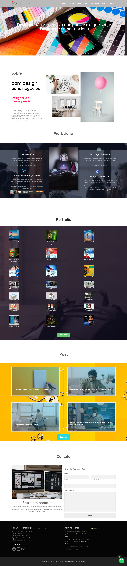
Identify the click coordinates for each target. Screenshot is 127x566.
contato (112, 3)
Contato (63, 456)
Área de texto (69, 490)
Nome (66, 473)
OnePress (71, 561)
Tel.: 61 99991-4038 (18, 533)
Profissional (82, 3)
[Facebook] (14, 549)
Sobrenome (95, 480)
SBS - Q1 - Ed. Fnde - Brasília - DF (22, 531)
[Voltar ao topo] (119, 557)
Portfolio (95, 3)
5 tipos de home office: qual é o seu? (76, 547)
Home (64, 3)
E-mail (67, 483)
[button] (15, 238)
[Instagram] (18, 549)
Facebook (42, 528)
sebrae (96, 528)
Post (104, 3)
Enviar (90, 515)
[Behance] (23, 549)
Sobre (72, 3)
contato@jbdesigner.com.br (20, 535)
